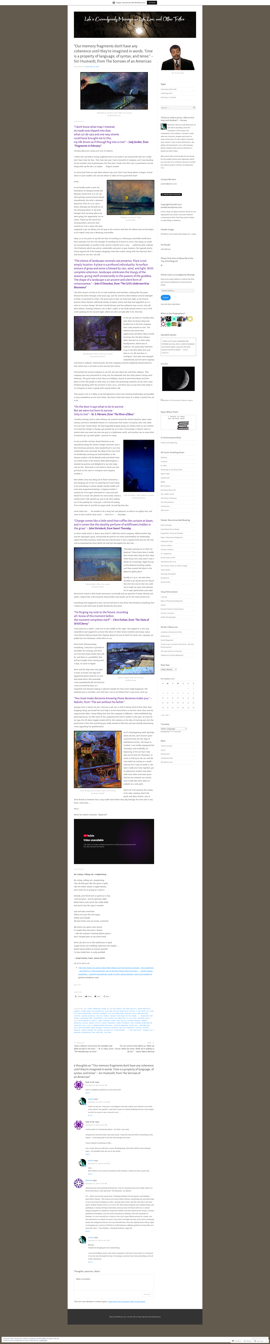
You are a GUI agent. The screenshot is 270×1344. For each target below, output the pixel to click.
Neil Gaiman (165, 486)
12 (172, 698)
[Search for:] (178, 108)
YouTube (107, 1032)
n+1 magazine (166, 553)
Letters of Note (166, 545)
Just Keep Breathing (82, 1013)
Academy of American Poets (171, 632)
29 (188, 708)
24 (163, 708)
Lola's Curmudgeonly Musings (99, 1025)
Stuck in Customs (167, 613)
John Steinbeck (123, 1023)
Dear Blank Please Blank (170, 529)
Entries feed (165, 754)
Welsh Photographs (168, 617)
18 (167, 703)
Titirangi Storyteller (168, 574)
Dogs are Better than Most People (120, 1011)
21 (183, 703)
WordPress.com (166, 762)
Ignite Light (165, 474)
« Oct (162, 715)
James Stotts (95, 1023)
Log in (163, 750)
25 (167, 708)
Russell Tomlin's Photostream (172, 609)
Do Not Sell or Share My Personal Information (144, 1317)
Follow (165, 297)
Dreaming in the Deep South (171, 470)
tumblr (146, 1030)
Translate (177, 732)
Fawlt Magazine (167, 640)
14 (183, 698)
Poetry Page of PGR (168, 557)
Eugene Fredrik (133, 1021)
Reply (88, 1093)
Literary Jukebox (167, 549)
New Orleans (96, 1028)
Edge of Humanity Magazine (172, 537)
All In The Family (114, 1009)
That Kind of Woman (169, 498)
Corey (113, 1021)
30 (193, 708)
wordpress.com (100, 1018)
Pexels (163, 605)
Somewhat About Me (169, 89)
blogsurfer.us (98, 1011)
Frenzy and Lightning (169, 442)
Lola (84, 1025)
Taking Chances (88, 1016)
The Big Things (102, 1016)
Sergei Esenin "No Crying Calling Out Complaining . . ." (105, 1030)
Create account (166, 746)
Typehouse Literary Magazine (172, 655)
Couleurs (164, 461)
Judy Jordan (136, 1023)
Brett (94, 1021)
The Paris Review (167, 502)
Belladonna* (165, 636)
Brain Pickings (166, 525)
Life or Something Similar (119, 1013)
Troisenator (165, 506)
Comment (147, 1294)
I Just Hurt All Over (145, 1011)
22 (188, 703)
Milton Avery (84, 1028)
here (172, 162)
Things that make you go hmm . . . (125, 1016)
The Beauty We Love (168, 562)
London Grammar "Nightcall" (126, 1025)
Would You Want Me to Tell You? (122, 1018)
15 (188, 698)
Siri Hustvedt (136, 1030)
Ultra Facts (165, 510)
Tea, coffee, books (167, 494)
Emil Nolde (121, 1021)
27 (178, 708)
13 (178, 698)
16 (193, 698)
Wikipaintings (86, 1018)
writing (99, 1032)
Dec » (168, 715)
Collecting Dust (166, 93)
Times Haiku (165, 570)
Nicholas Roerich (110, 1028)
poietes (91, 1099)
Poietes (77, 1016)
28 (183, 708)
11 (167, 698)
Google (85, 1023)
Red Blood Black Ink (168, 490)
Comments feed (167, 758)
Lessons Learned (99, 1013)
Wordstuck (165, 578)
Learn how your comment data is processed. (126, 1301)
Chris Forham (104, 1021)
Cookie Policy (43, 1340)
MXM (163, 482)
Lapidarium (165, 478)
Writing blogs (144, 1018)
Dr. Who (164, 465)
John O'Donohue (108, 1023)
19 (172, 703)
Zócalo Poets (165, 582)
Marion (89, 1180)
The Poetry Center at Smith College (174, 566)
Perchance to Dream (168, 97)
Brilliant (164, 457)
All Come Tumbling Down (95, 1009)
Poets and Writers (140, 1013)
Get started (152, 2)
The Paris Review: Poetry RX (171, 651)
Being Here (86, 1011)
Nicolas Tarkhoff (126, 1028)
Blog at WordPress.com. (118, 1317)
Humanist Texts (167, 541)
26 (172, 708)
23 (193, 703)
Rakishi (77, 1030)
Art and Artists (130, 1009)
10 (163, 698)
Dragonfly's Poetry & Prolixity (172, 533)
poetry (138, 1028)
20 (178, 703)
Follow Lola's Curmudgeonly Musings (178, 275)
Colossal (164, 597)
